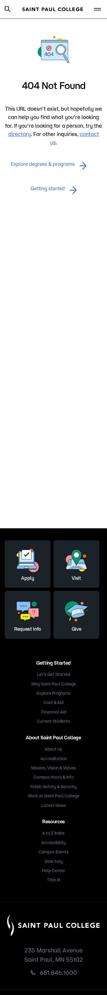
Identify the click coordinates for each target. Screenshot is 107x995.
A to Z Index (53, 833)
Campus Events (54, 851)
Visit (76, 578)
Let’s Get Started (53, 674)
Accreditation (53, 758)
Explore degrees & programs (43, 164)
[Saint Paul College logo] (52, 9)
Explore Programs (53, 693)
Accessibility (53, 842)
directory (19, 134)
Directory (54, 861)
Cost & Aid (53, 702)
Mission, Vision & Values (53, 768)
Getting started (48, 188)
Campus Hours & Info (54, 777)
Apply (27, 578)
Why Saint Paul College (53, 684)
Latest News (53, 805)
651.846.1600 (58, 972)
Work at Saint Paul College (53, 795)
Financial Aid (53, 712)
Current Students (53, 721)
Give (76, 629)
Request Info (27, 629)
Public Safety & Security (53, 786)
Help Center (53, 870)
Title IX (53, 879)
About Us (53, 749)
